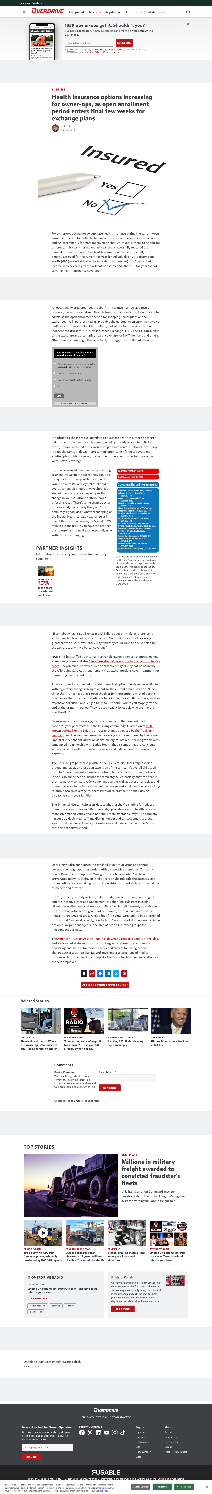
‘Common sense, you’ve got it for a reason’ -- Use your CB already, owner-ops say (82, 1045)
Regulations (129, 1155)
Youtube (56, 1305)
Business (58, 89)
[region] (106, 1487)
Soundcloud (36, 1311)
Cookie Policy (102, 1491)
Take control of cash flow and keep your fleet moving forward (45, 591)
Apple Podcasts (37, 1305)
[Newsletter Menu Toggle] (188, 12)
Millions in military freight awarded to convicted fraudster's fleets (151, 1172)
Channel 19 (27, 1037)
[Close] (207, 1486)
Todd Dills (66, 126)
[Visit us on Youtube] (106, 1432)
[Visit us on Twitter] (90, 1432)
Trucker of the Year (78, 1249)
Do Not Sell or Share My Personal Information (89, 1478)
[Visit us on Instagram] (114, 1432)
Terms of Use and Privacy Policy (112, 49)
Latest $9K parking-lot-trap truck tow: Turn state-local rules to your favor (167, 1256)
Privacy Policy (94, 52)
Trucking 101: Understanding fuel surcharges (126, 1043)
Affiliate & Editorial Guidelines (153, 1478)
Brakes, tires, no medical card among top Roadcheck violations (126, 1256)
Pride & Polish (32, 1249)
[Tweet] (116, 973)
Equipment (114, 1249)
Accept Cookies (184, 1486)
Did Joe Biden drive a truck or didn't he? (169, 1043)
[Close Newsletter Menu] (188, 24)
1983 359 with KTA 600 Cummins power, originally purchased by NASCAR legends (43, 1256)
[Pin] (124, 973)
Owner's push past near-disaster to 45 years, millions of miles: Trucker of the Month (85, 1256)
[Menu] (24, 12)
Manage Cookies (125, 1478)
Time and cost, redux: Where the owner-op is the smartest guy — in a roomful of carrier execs (39, 1045)
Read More (122, 1308)
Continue (110, 1087)
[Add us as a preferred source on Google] (92, 973)
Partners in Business (120, 1037)
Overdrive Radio (74, 1037)
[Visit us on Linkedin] (98, 1432)
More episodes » (37, 1298)
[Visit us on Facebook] (82, 1432)
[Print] (84, 973)
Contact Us (178, 1478)
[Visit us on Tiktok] (123, 1432)
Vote (59, 396)
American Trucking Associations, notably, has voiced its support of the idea (107, 939)
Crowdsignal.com (81, 403)
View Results (66, 403)
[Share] (100, 973)
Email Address (107, 1072)
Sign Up (31, 1457)
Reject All (162, 1486)
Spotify (70, 1305)
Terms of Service (110, 52)
